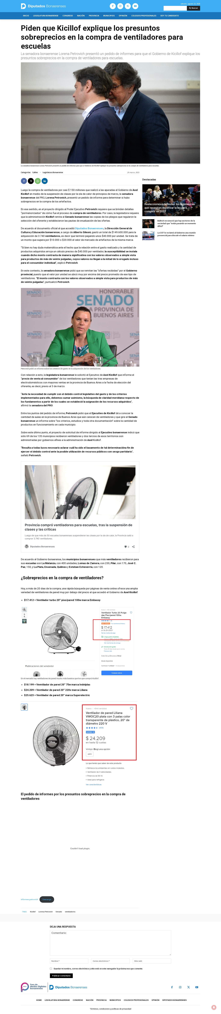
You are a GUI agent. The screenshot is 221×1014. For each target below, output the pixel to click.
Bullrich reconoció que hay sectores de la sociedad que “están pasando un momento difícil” (176, 223)
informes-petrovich (29, 899)
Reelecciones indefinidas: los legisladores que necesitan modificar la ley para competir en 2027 (169, 208)
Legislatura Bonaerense (53, 172)
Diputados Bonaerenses (89, 228)
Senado (59, 911)
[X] (128, 6)
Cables (35, 172)
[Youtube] (135, 6)
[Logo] (57, 6)
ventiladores (70, 911)
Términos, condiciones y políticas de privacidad (110, 1009)
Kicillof (32, 911)
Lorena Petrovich (45, 911)
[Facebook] (113, 6)
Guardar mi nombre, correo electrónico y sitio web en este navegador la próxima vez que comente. (98, 969)
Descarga (47, 899)
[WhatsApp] (38, 181)
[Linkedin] (45, 181)
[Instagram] (120, 6)
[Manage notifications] (214, 1007)
